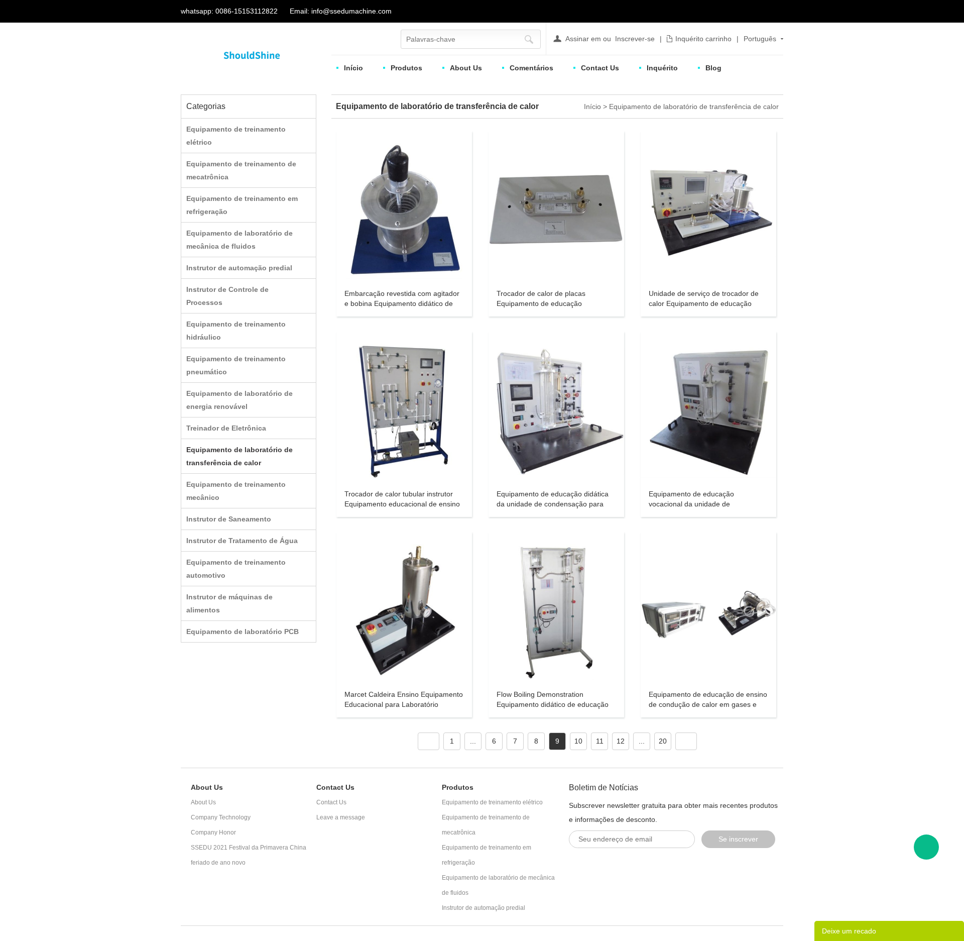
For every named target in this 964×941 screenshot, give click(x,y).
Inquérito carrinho (703, 39)
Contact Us (600, 68)
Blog (713, 68)
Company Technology (221, 817)
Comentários (531, 68)
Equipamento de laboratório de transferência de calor (694, 106)
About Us (466, 68)
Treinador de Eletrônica (226, 428)
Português (760, 39)
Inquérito (662, 68)
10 (578, 741)
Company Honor (213, 832)
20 (663, 741)
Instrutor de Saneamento (228, 519)
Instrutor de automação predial (239, 268)
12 (621, 741)
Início (353, 68)
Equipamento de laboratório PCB (242, 632)
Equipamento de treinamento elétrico (492, 802)
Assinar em (583, 39)
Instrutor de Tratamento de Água (242, 541)
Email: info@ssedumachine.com (341, 11)
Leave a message (340, 817)
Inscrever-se (635, 39)
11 (600, 741)
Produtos (406, 68)
